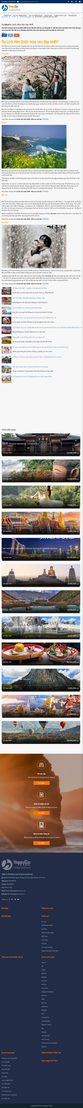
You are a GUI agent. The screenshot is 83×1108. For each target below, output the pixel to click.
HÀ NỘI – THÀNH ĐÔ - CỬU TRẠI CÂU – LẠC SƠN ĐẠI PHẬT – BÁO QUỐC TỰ (26, 444)
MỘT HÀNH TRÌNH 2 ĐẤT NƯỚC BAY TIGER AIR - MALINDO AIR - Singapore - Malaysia (30, 548)
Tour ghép (4, 1076)
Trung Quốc (45, 988)
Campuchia (45, 1006)
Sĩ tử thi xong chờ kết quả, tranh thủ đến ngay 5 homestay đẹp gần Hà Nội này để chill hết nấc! (40, 347)
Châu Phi (44, 973)
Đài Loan (44, 1003)
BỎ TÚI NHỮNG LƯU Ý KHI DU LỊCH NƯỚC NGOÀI (27, 308)
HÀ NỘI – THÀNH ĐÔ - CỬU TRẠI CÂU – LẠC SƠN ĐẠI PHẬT (21, 470)
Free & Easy (5, 1073)
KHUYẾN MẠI (6, 916)
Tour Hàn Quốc (46, 1036)
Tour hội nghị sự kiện (7, 1080)
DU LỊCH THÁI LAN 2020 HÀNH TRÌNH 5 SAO (17, 679)
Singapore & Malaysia (47, 992)
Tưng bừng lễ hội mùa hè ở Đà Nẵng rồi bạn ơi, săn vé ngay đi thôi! (32, 376)
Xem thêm (41, 783)
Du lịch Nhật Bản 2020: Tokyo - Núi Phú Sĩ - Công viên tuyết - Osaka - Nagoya (29, 653)
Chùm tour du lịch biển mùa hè (12, 957)
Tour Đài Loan (45, 1039)
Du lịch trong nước (20, 15)
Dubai (43, 999)
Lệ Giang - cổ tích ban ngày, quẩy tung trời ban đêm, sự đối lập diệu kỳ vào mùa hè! (36, 357)
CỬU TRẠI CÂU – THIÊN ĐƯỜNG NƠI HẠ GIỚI (16, 601)
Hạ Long (44, 922)
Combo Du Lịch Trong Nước (9, 1058)
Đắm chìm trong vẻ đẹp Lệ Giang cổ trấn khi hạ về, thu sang (30, 367)
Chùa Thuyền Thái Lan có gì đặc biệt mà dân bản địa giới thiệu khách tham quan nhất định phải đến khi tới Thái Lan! (46, 327)
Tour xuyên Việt (6, 1084)
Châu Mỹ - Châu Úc (47, 1025)
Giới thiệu (5, 908)
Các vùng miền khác (47, 947)
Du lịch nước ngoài (35, 15)
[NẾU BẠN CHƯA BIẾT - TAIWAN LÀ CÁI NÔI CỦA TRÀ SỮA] (6, 291)
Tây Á (43, 1014)
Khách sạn (48, 15)
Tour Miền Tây (5, 1087)
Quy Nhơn (44, 929)
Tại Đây (45, 119)
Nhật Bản (44, 977)
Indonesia (44, 1010)
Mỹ (42, 966)
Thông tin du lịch (60, 15)
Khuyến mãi (73, 15)
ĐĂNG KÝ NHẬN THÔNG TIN (51, 1053)
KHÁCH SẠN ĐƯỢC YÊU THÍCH (50, 951)
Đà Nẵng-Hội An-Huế (47, 925)
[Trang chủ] (11, 8)
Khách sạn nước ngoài (48, 933)
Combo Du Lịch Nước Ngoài (49, 1043)
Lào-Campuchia (46, 1021)
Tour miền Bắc (6, 1062)
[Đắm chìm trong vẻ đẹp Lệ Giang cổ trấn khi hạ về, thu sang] (6, 369)
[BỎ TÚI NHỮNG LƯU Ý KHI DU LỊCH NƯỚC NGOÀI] (6, 310)
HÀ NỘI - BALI (7, 496)
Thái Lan (44, 984)
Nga (43, 1028)
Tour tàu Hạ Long (6, 1091)
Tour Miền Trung (6, 1065)
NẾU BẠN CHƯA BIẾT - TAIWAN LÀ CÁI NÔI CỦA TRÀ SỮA (29, 288)
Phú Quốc (44, 943)
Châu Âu (44, 962)
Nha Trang (44, 936)
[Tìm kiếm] (3, 34)
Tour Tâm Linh (5, 1098)
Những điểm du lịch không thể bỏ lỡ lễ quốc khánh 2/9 (28, 337)
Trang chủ (7, 15)
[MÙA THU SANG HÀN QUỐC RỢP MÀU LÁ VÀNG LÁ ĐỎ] (6, 301)
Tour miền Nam (6, 1069)
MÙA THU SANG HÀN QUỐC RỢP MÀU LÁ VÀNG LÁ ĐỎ (28, 298)
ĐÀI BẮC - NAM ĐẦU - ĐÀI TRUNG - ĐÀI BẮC (16, 575)
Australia (44, 1032)
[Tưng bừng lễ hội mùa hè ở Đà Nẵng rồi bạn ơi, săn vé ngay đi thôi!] (6, 379)
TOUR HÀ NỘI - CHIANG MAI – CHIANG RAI (16, 627)
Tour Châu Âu (45, 1017)
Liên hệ (6, 25)
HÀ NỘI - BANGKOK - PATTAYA (12, 522)
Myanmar (44, 995)
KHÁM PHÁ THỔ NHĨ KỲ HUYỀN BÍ (13, 731)
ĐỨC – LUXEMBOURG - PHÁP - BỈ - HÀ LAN (16, 705)
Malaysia (44, 1047)
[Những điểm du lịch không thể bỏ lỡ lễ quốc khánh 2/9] (6, 340)
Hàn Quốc (44, 981)
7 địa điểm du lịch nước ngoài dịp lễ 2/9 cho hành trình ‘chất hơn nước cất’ (34, 318)
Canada (43, 970)
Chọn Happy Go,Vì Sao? (50, 1061)
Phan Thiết (44, 940)
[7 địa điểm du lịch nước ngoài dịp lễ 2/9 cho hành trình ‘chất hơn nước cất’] (6, 320)
